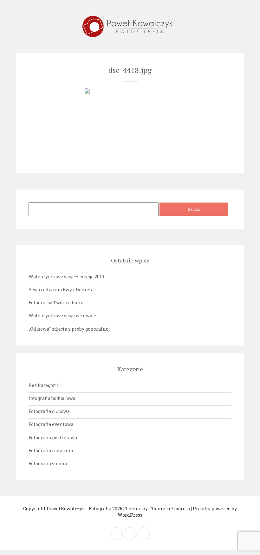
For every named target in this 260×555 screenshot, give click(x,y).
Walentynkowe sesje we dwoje (62, 316)
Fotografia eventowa (51, 424)
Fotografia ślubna (48, 464)
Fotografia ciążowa (49, 411)
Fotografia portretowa (53, 438)
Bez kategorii (44, 385)
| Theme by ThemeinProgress (156, 509)
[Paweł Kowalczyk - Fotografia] (130, 26)
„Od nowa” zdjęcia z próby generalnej (69, 329)
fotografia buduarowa (52, 398)
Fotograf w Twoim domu (56, 303)
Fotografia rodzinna (51, 451)
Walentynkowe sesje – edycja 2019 (66, 277)
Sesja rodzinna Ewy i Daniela (61, 290)
